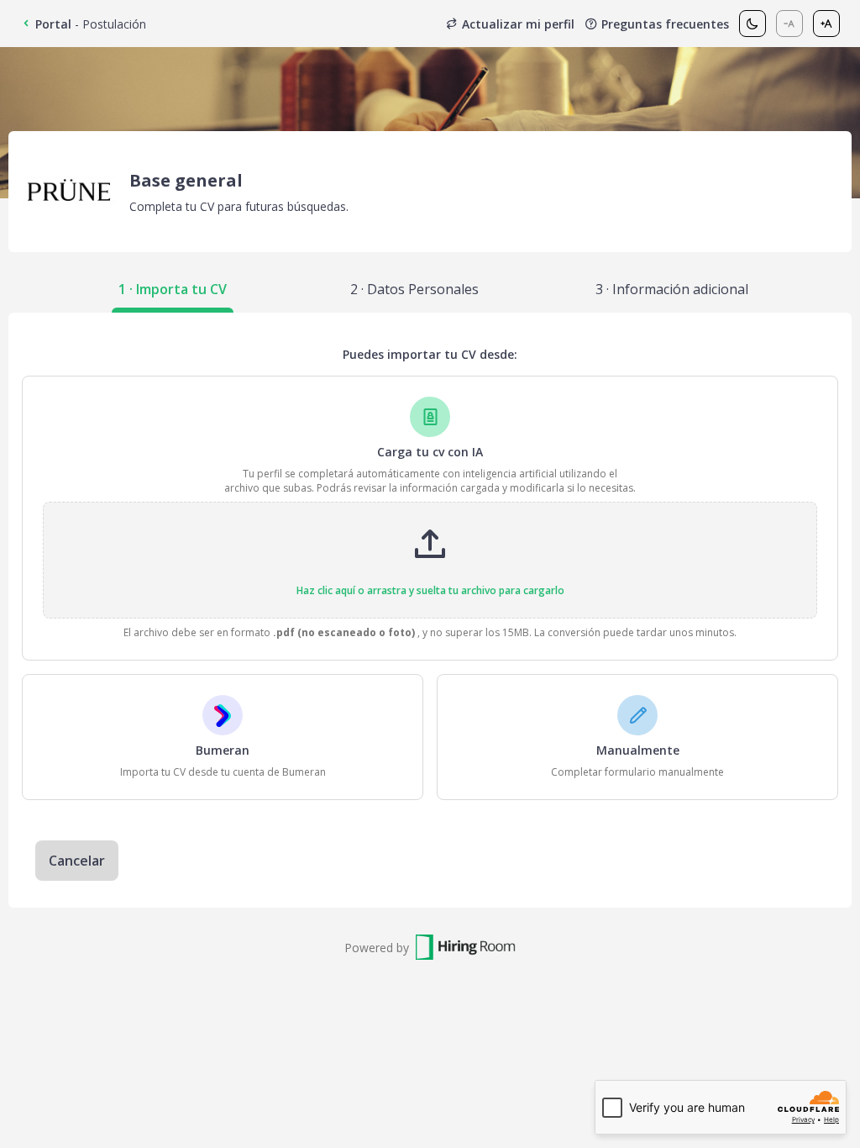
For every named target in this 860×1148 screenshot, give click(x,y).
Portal (53, 24)
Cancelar (77, 860)
